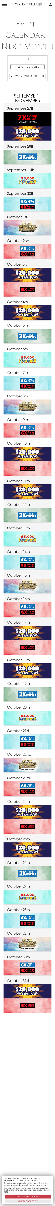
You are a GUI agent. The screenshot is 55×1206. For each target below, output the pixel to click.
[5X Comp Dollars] (27, 289)
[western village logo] (27, 4)
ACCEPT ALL (28, 1196)
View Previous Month (27, 76)
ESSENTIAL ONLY (28, 1201)
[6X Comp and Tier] (27, 251)
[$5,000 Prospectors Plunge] (27, 227)
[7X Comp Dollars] (27, 119)
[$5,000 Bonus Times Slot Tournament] (27, 180)
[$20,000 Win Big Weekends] (27, 133)
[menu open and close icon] (4, 4)
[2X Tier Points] (27, 157)
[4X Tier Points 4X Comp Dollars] (27, 204)
